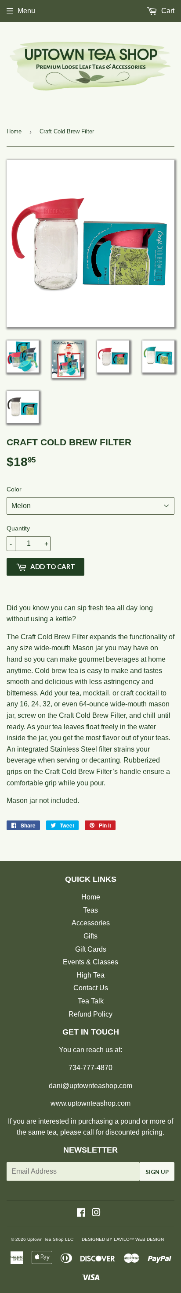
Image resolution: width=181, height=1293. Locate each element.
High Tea (90, 975)
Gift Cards (90, 949)
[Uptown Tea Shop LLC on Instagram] (96, 1213)
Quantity (18, 528)
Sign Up (157, 1171)
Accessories (91, 923)
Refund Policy (90, 1014)
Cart (166, 10)
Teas (90, 910)
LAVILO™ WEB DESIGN (139, 1239)
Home (14, 131)
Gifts (90, 936)
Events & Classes (90, 962)
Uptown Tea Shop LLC (50, 1239)
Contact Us (90, 988)
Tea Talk (91, 1001)
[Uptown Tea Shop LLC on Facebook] (81, 1213)
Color (14, 489)
